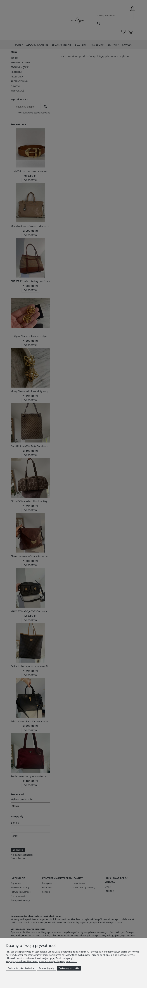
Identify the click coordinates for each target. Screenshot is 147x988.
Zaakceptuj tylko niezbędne (21, 968)
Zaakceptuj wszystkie (68, 968)
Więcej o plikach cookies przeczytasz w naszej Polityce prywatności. (41, 961)
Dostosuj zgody (46, 968)
